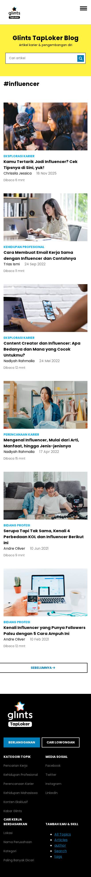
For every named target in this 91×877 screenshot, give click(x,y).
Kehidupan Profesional (21, 774)
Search (60, 851)
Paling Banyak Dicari (19, 860)
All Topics (62, 834)
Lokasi (8, 833)
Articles (61, 839)
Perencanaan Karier (19, 784)
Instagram (53, 784)
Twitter (51, 774)
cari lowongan (61, 742)
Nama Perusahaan (18, 842)
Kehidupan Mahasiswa (21, 793)
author (60, 845)
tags (58, 856)
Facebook (53, 765)
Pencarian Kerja (15, 765)
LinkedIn (52, 793)
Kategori (10, 851)
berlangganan (21, 742)
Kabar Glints (13, 811)
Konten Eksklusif (16, 802)
